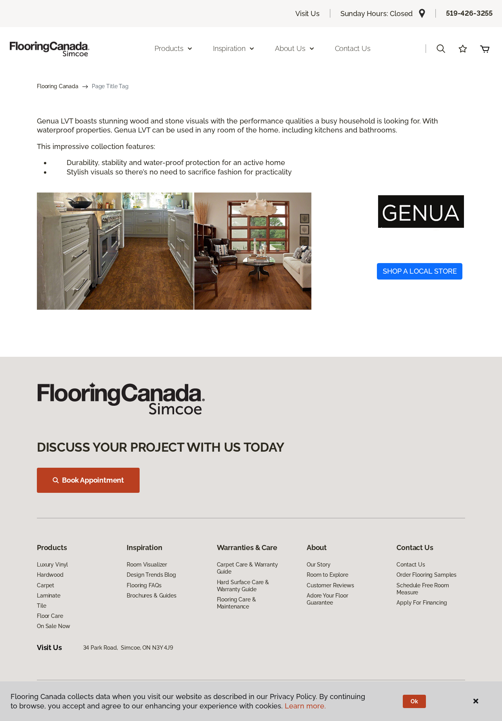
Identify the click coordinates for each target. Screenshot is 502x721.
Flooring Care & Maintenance (236, 603)
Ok (414, 701)
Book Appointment (93, 480)
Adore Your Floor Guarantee (327, 599)
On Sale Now (53, 626)
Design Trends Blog (151, 575)
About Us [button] (290, 48)
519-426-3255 (469, 13)
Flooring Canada (57, 86)
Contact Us (353, 48)
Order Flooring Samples (427, 575)
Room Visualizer (147, 564)
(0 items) (484, 48)
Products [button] (169, 48)
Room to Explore (327, 575)
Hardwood (50, 575)
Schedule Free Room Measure (423, 589)
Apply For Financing (422, 602)
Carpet (45, 585)
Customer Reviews (330, 585)
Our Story (319, 564)
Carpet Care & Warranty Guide (247, 568)
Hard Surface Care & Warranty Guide (243, 585)
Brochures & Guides (151, 595)
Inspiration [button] (229, 48)
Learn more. (305, 706)
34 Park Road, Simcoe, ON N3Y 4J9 (128, 648)
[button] (441, 48)
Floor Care (50, 616)
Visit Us (307, 13)
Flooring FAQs (144, 585)
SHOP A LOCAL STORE (420, 271)
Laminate (48, 595)
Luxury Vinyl (52, 564)
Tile (41, 606)
